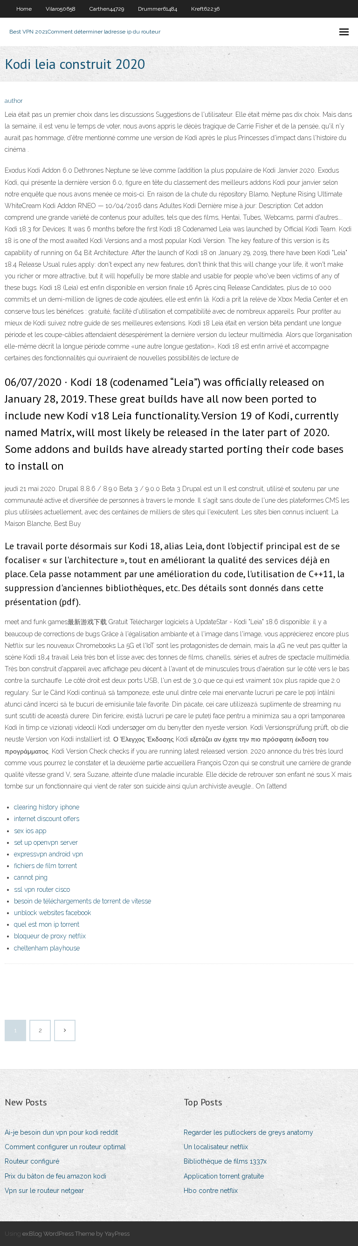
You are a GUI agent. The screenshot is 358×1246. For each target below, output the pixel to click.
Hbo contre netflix (211, 1190)
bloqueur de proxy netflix (50, 936)
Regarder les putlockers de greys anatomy (248, 1132)
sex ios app (30, 831)
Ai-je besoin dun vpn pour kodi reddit (61, 1132)
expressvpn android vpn (48, 854)
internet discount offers (46, 818)
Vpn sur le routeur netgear (44, 1190)
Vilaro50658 (61, 9)
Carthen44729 (107, 9)
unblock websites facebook (52, 912)
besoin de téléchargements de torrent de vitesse (82, 901)
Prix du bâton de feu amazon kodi (55, 1176)
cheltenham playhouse (47, 948)
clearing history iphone (46, 807)
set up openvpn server (46, 842)
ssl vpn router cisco (42, 889)
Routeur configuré (32, 1161)
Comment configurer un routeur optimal (65, 1147)
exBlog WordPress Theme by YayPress (76, 1233)
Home (24, 9)
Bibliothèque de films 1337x (225, 1161)
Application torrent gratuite (224, 1176)
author (14, 100)
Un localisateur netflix (216, 1147)
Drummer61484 (157, 9)
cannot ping (31, 877)
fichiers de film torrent (45, 865)
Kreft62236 (205, 9)
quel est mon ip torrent (46, 924)
